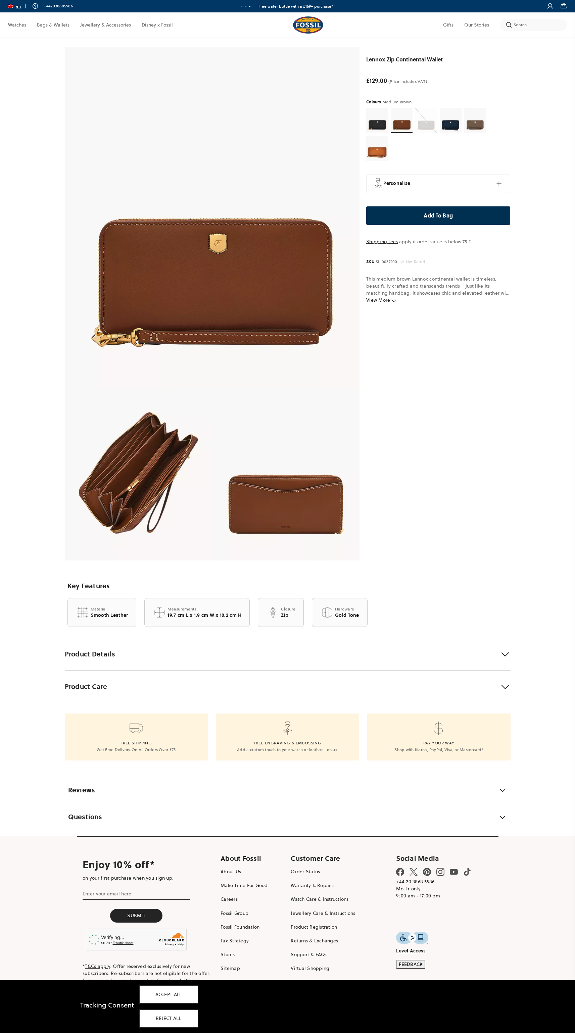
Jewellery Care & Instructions (323, 913)
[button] (19, 6)
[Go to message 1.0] (241, 6)
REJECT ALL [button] (168, 1018)
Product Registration (314, 927)
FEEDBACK (411, 964)
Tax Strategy (235, 940)
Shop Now (313, 6)
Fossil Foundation (240, 927)
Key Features (88, 586)
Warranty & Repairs (312, 885)
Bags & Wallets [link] (53, 24)
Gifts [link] (448, 24)
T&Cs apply (97, 966)
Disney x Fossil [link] (157, 24)
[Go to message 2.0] (245, 6)
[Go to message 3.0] (249, 6)
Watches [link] (17, 24)
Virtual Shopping (310, 968)
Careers (229, 899)
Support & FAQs (309, 954)
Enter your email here (107, 893)
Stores (228, 954)
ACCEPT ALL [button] (168, 994)
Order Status (305, 871)
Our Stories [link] (476, 24)
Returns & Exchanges (314, 940)
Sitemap (230, 968)
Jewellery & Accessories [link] (105, 24)
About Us (231, 871)
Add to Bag (438, 215)
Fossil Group (234, 913)
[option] (212, 218)
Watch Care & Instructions (319, 899)
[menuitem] (17, 24)
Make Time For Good (244, 885)
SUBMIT (136, 915)
